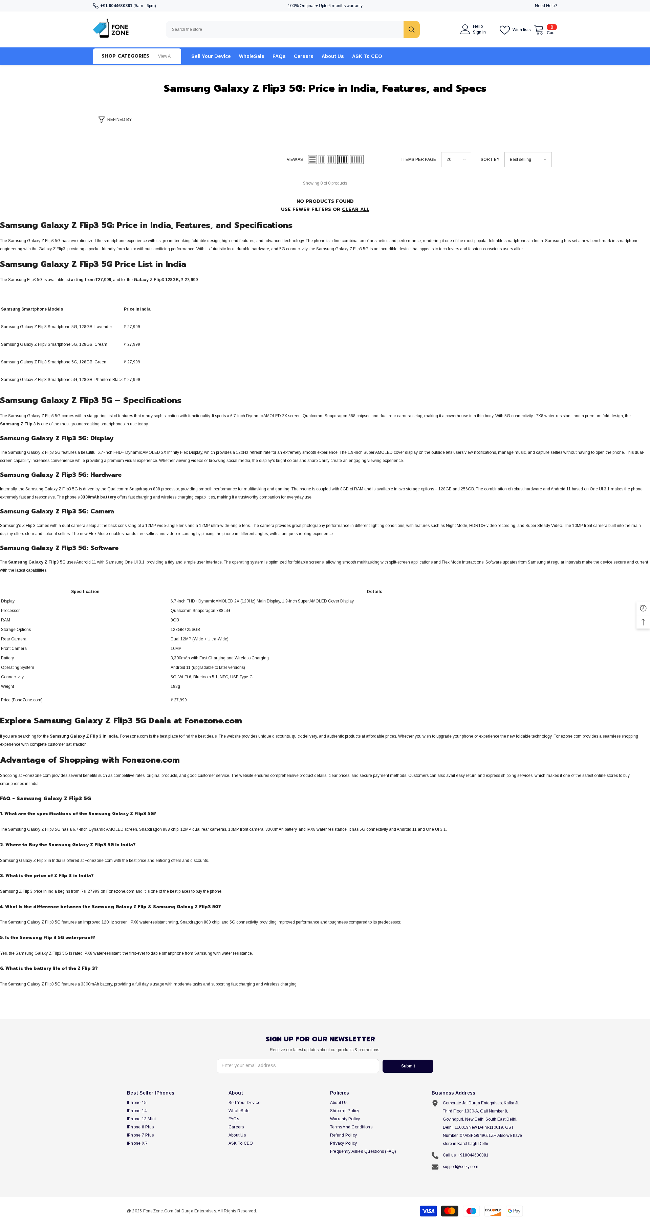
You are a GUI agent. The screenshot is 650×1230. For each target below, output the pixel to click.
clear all (355, 209)
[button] (312, 159)
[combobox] (285, 29)
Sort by (490, 159)
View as (295, 159)
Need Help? (546, 5)
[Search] (293, 29)
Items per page (419, 159)
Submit (408, 1066)
